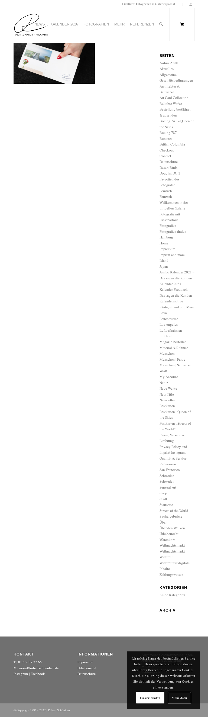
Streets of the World (174, 510)
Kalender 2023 (170, 283)
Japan (164, 266)
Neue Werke (168, 388)
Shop (163, 492)
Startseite (166, 504)
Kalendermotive (171, 301)
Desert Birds (168, 167)
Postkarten (167, 405)
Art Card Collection (174, 97)
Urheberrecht (169, 533)
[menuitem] (40, 24)
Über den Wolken (172, 527)
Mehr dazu (179, 698)
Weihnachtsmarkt (172, 545)
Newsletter (167, 400)
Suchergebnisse (171, 516)
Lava (163, 312)
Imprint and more (172, 254)
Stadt (163, 498)
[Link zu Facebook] (182, 4)
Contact (165, 155)
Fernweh (166, 190)
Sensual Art (168, 487)
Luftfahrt (166, 336)
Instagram (21, 673)
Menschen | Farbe (172, 359)
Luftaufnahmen (171, 330)
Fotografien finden (173, 231)
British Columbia (172, 144)
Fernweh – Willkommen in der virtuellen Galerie (174, 202)
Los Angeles (169, 324)
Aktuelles (167, 68)
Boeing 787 (168, 132)
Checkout (167, 150)
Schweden (167, 475)
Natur (164, 382)
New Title (167, 394)
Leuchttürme (169, 318)
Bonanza (166, 138)
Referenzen (168, 463)
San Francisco (170, 469)
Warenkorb (168, 539)
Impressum (167, 248)
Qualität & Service (173, 458)
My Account (169, 376)
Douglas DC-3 (170, 173)
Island (164, 260)
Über (163, 522)
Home (164, 243)
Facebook (38, 673)
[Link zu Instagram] (190, 4)
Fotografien (168, 225)
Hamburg (166, 237)
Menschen (167, 353)
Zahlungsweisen (171, 574)
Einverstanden (150, 698)
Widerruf (166, 556)
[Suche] (161, 24)
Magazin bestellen (173, 341)
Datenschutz (169, 161)
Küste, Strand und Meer (177, 307)
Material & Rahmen (174, 347)
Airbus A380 (169, 62)
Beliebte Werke (171, 103)
